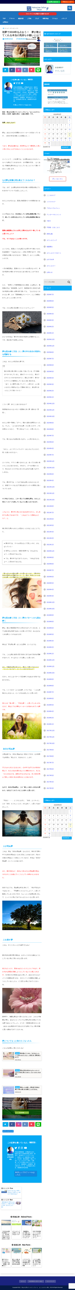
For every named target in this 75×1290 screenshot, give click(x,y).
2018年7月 (50, 692)
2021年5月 (50, 525)
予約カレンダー (68, 2)
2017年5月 (50, 775)
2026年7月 (50, 294)
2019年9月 (50, 615)
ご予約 (29, 18)
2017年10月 (51, 743)
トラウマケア (51, 202)
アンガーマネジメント (54, 214)
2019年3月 (50, 641)
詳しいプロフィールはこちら (22, 105)
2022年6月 (50, 474)
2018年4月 (50, 711)
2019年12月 (51, 602)
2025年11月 (50, 346)
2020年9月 (50, 557)
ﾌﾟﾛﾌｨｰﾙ (11, 18)
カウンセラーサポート (54, 253)
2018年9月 (50, 679)
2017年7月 (50, 762)
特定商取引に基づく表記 (35, 1281)
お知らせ (49, 272)
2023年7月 (50, 455)
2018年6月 (50, 698)
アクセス (55, 18)
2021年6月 (50, 519)
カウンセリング (8, 1131)
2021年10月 (51, 500)
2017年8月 (50, 756)
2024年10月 (51, 416)
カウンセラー (51, 266)
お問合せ (5, 22)
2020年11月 (50, 551)
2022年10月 (51, 467)
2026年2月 (50, 326)
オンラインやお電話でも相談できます (38, 13)
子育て (49, 221)
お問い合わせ (53, 2)
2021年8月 (50, 506)
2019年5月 (50, 634)
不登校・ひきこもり (53, 227)
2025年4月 (50, 378)
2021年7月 (50, 512)
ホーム (23, 1281)
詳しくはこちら (57, 179)
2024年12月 (51, 403)
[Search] (69, 282)
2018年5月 (50, 705)
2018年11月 (50, 666)
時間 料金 (46, 18)
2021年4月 (50, 532)
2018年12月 (51, 660)
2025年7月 (50, 358)
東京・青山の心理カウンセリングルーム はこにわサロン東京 (33, 1287)
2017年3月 (50, 788)
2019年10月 (51, 609)
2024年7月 (50, 435)
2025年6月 (50, 365)
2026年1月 (50, 333)
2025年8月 (50, 352)
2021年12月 (51, 487)
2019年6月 (50, 628)
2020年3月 (50, 596)
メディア (64, 18)
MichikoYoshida (31, 39)
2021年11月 (50, 493)
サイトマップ (50, 1281)
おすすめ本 (50, 259)
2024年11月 (50, 410)
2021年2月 (50, 538)
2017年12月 (51, 730)
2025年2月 (50, 390)
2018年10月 (51, 673)
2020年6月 (50, 576)
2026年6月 (50, 301)
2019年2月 (50, 647)
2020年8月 (50, 564)
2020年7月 (50, 570)
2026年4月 (50, 314)
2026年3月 (50, 320)
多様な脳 (49, 234)
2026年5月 (50, 307)
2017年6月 (50, 769)
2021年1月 (50, 544)
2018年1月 (50, 724)
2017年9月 (50, 750)
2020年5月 (50, 583)
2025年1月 (50, 397)
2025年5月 (50, 371)
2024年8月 (50, 429)
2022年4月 (50, 480)
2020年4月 (50, 589)
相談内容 (21, 18)
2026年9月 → (65, 147)
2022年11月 (50, 461)
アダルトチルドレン (53, 208)
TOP (4, 18)
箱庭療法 (49, 246)
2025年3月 (50, 384)
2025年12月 (51, 339)
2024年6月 (50, 442)
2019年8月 (50, 621)
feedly (22, 1112)
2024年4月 (50, 448)
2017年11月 (50, 737)
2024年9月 (50, 423)
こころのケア (51, 195)
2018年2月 (50, 718)
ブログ (37, 18)
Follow (22, 1107)
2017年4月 (50, 782)
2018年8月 (50, 685)
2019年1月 (50, 653)
